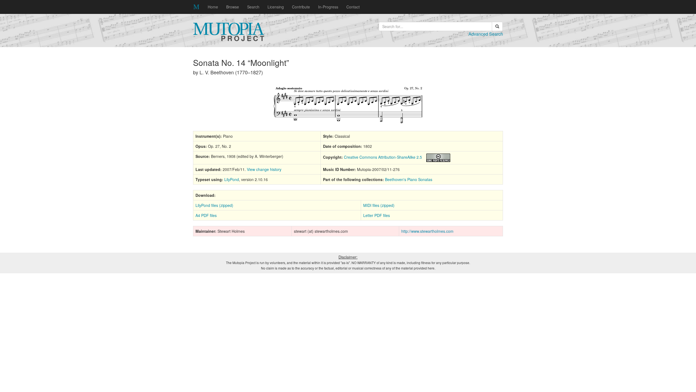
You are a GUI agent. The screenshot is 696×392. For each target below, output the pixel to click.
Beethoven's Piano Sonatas (408, 179)
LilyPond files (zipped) (214, 205)
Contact (353, 7)
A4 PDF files (206, 215)
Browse (232, 7)
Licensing (276, 7)
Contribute (301, 7)
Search (253, 7)
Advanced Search (485, 34)
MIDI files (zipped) (378, 205)
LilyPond (231, 179)
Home (213, 7)
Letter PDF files (376, 215)
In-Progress (328, 7)
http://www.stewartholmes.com (427, 231)
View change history (264, 169)
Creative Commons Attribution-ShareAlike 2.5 (383, 157)
